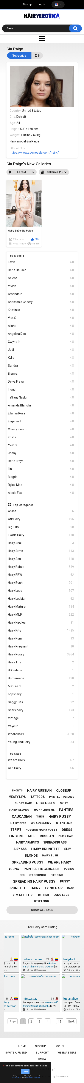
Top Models (16, 255)
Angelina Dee (41, 333)
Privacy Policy (29, 1077)
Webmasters (67, 1052)
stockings (37, 875)
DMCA (42, 1059)
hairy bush (50, 855)
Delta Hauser (41, 270)
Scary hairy (41, 710)
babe (70, 888)
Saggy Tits (41, 702)
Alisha (41, 326)
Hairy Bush (41, 582)
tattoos (37, 797)
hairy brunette (45, 849)
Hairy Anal (41, 543)
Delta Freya (41, 461)
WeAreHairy (41, 734)
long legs (61, 894)
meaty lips (17, 797)
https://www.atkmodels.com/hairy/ (34, 152)
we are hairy (59, 862)
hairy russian (39, 791)
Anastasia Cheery (41, 302)
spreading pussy (27, 862)
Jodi (41, 349)
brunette (17, 888)
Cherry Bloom (41, 429)
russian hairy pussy (41, 829)
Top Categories (23, 505)
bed (22, 875)
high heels (45, 803)
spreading (41, 901)
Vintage (41, 718)
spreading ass (55, 842)
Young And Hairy (41, 742)
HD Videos (41, 670)
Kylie (41, 357)
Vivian (41, 286)
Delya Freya (41, 381)
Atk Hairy (41, 519)
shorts (17, 790)
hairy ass (18, 849)
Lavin (41, 262)
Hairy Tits (41, 662)
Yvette (41, 445)
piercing (57, 875)
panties (66, 810)
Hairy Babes (41, 567)
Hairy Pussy (41, 654)
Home (22, 1046)
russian (47, 836)
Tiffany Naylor (41, 397)
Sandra (41, 365)
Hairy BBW (41, 574)
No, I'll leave (37, 1077)
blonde (31, 855)
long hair (54, 888)
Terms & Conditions (16, 1077)
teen (40, 816)
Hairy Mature (41, 606)
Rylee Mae (41, 485)
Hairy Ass (41, 559)
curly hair (65, 836)
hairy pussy (59, 816)
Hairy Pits (41, 630)
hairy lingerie (44, 809)
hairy (35, 888)
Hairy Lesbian (41, 598)
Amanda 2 (41, 294)
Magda (41, 477)
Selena (41, 278)
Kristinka (41, 310)
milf (31, 836)
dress (67, 830)
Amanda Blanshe (41, 405)
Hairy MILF (41, 614)
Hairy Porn (41, 638)
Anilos (41, 511)
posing (69, 868)
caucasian (22, 816)
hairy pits (18, 823)
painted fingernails (41, 869)
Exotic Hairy (41, 535)
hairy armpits (27, 842)
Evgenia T (41, 421)
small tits (23, 895)
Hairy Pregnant (41, 646)
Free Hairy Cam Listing (42, 927)
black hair (64, 823)
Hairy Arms (41, 551)
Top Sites (14, 753)
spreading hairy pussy (34, 881)
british (43, 894)
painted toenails (61, 796)
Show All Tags (42, 910)
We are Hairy (41, 760)
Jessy (41, 453)
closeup (63, 791)
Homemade (41, 678)
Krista (41, 437)
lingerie (16, 836)
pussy (65, 881)
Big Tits (41, 527)
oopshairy (41, 694)
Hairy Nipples (41, 622)
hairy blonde (19, 809)
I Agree (25, 1071)
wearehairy (41, 823)
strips (15, 829)
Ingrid (41, 389)
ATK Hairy (41, 768)
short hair (23, 803)
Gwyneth (41, 341)
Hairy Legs (41, 590)
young (14, 869)
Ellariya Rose (41, 413)
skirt (64, 803)
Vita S (41, 318)
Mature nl (41, 686)
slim (67, 849)
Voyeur (41, 726)
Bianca (41, 373)
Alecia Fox (41, 492)
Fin (41, 469)
